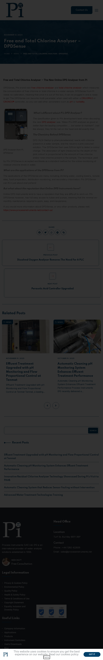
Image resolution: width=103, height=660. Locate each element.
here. (47, 657)
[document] (51, 330)
